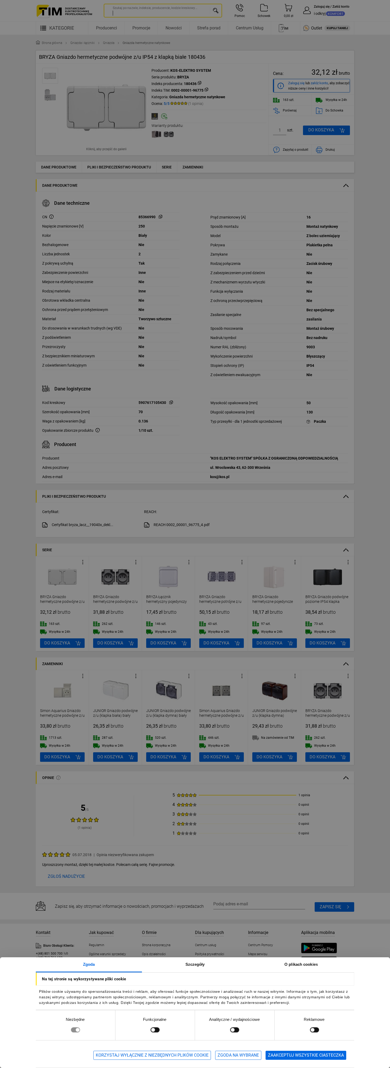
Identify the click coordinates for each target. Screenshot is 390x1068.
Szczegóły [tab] (195, 964)
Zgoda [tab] (89, 964)
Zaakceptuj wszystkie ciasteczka (306, 1055)
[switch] (154, 1029)
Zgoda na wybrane (238, 1055)
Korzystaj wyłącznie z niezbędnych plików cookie (152, 1055)
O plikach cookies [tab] (301, 964)
